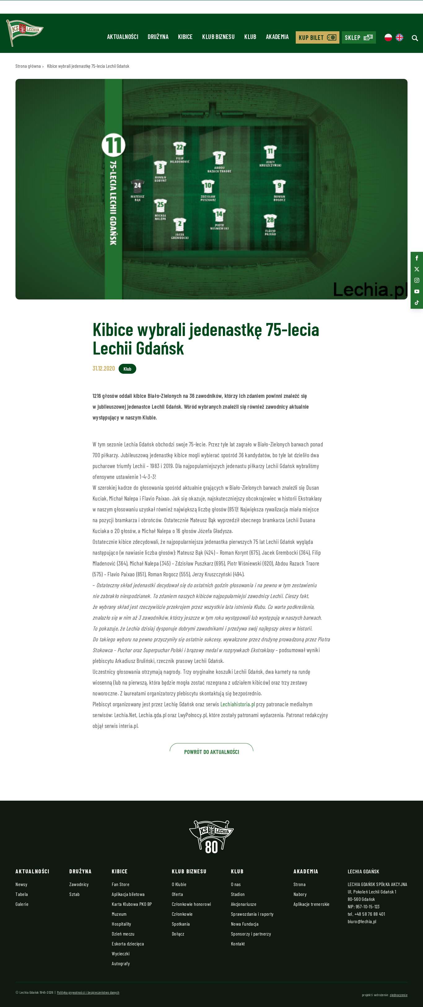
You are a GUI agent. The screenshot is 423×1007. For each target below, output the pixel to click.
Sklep (352, 37)
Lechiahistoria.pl (237, 704)
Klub (127, 369)
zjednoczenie (399, 994)
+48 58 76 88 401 (370, 914)
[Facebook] (417, 258)
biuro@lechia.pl (362, 921)
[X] (417, 269)
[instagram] (417, 280)
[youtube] (417, 291)
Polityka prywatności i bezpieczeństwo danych (88, 992)
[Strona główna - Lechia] (25, 35)
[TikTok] (417, 302)
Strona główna (28, 66)
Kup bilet (311, 37)
